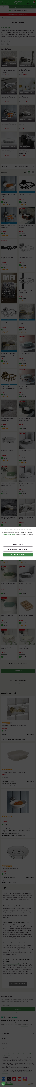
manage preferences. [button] (9, 534)
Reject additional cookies (18, 549)
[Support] (3, 1084)
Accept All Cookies (18, 554)
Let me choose (18, 544)
